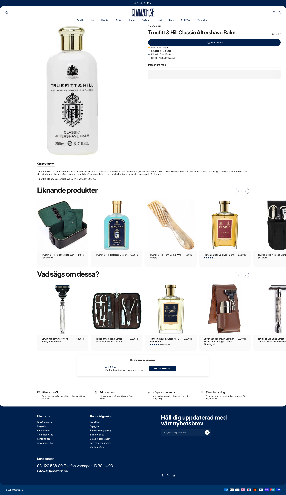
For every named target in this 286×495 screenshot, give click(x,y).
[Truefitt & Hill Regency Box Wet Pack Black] (62, 225)
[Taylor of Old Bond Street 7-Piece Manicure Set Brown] (116, 309)
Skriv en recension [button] (162, 368)
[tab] (46, 164)
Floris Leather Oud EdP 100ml (219, 255)
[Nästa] (246, 191)
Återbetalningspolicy (100, 430)
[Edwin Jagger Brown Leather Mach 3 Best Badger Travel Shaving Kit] (225, 309)
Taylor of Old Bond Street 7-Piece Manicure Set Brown (110, 340)
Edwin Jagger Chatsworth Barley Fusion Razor (55, 340)
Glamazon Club (45, 434)
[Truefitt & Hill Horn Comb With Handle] (171, 225)
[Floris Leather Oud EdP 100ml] (225, 225)
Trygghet (94, 426)
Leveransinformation (100, 443)
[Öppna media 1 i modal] (71, 91)
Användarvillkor (45, 443)
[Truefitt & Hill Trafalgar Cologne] (116, 225)
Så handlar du (97, 434)
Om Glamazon (44, 422)
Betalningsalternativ (100, 438)
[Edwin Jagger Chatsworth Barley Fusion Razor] (62, 309)
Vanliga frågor (97, 447)
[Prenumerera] (207, 432)
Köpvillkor (95, 422)
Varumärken (43, 430)
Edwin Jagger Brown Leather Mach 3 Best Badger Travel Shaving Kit (219, 341)
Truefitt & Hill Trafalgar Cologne (112, 255)
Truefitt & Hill (154, 26)
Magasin (41, 426)
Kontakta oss (43, 438)
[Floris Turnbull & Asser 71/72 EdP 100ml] (171, 309)
